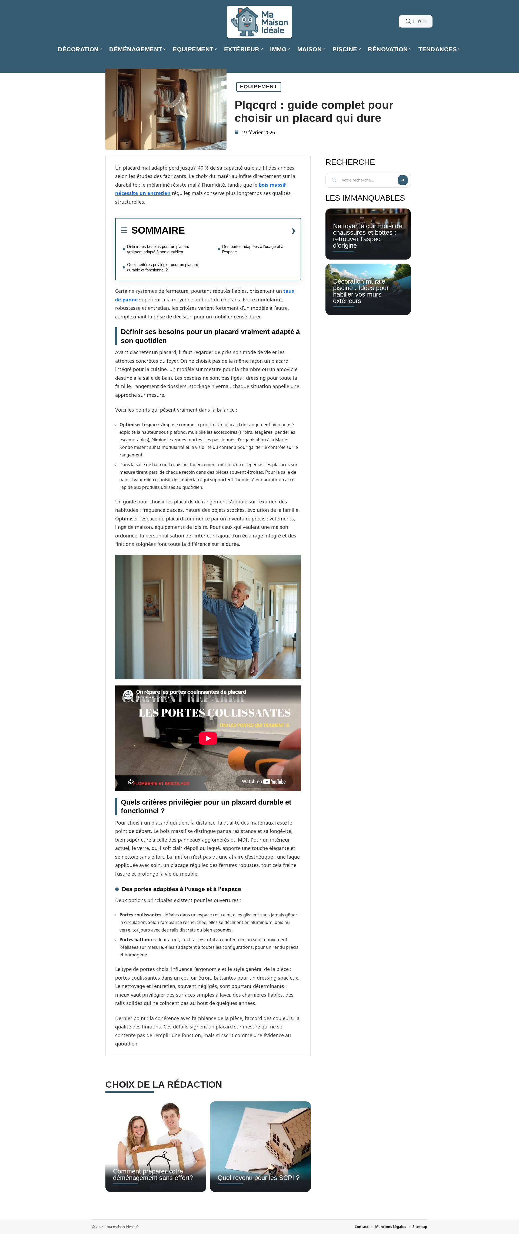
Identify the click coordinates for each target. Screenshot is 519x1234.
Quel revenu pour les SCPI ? (259, 1177)
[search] (408, 21)
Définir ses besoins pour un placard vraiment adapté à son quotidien (158, 249)
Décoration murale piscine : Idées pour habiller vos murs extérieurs (361, 291)
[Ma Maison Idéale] (259, 22)
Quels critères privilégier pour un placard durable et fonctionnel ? (162, 267)
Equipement (258, 86)
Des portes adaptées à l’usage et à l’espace (252, 249)
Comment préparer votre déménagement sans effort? (153, 1174)
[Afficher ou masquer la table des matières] (240, 230)
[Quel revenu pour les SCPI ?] (260, 1146)
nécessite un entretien (143, 193)
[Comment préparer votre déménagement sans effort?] (155, 1146)
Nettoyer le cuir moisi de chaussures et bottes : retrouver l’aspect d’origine (367, 235)
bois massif (272, 184)
